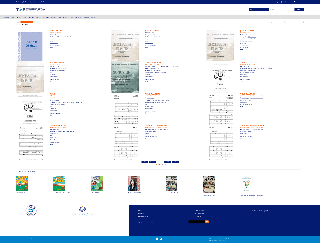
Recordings (243, 102)
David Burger (245, 66)
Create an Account (288, 2)
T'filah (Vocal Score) (58, 126)
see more (298, 172)
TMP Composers (199, 210)
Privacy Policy (29, 239)
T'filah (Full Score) (152, 94)
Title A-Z (285, 22)
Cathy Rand (269, 68)
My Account (300, 2)
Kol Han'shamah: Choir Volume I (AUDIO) (251, 96)
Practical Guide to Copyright (260, 210)
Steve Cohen (55, 35)
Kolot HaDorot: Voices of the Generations (252, 195)
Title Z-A (291, 22)
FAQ (139, 210)
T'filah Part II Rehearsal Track (252, 126)
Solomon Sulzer (173, 66)
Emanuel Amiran (151, 66)
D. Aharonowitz (156, 70)
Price (296, 22)
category (14, 17)
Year (92, 17)
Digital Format (75, 17)
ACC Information (199, 213)
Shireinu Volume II (21, 192)
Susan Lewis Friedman (256, 98)
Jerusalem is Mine (152, 31)
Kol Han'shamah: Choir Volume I (154, 96)
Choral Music (54, 43)
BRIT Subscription (143, 216)
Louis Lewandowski (163, 66)
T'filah (242, 62)
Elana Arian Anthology (134, 192)
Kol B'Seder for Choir (209, 195)
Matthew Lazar (25, 22)
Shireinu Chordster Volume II (61, 192)
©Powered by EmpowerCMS (217, 241)
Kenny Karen (150, 33)
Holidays (22, 17)
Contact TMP (198, 216)
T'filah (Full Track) (247, 94)
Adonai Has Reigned (56, 33)
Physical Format (63, 17)
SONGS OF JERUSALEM (153, 62)
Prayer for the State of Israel (248, 64)
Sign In (278, 2)
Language (45, 17)
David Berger (245, 98)
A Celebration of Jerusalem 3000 (154, 64)
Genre (37, 17)
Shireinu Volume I (96, 192)
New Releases (278, 22)
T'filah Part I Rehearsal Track (156, 126)
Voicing (53, 17)
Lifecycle (30, 17)
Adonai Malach (56, 31)
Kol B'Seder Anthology (172, 192)
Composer (85, 17)
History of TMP (142, 213)
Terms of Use (19, 239)
